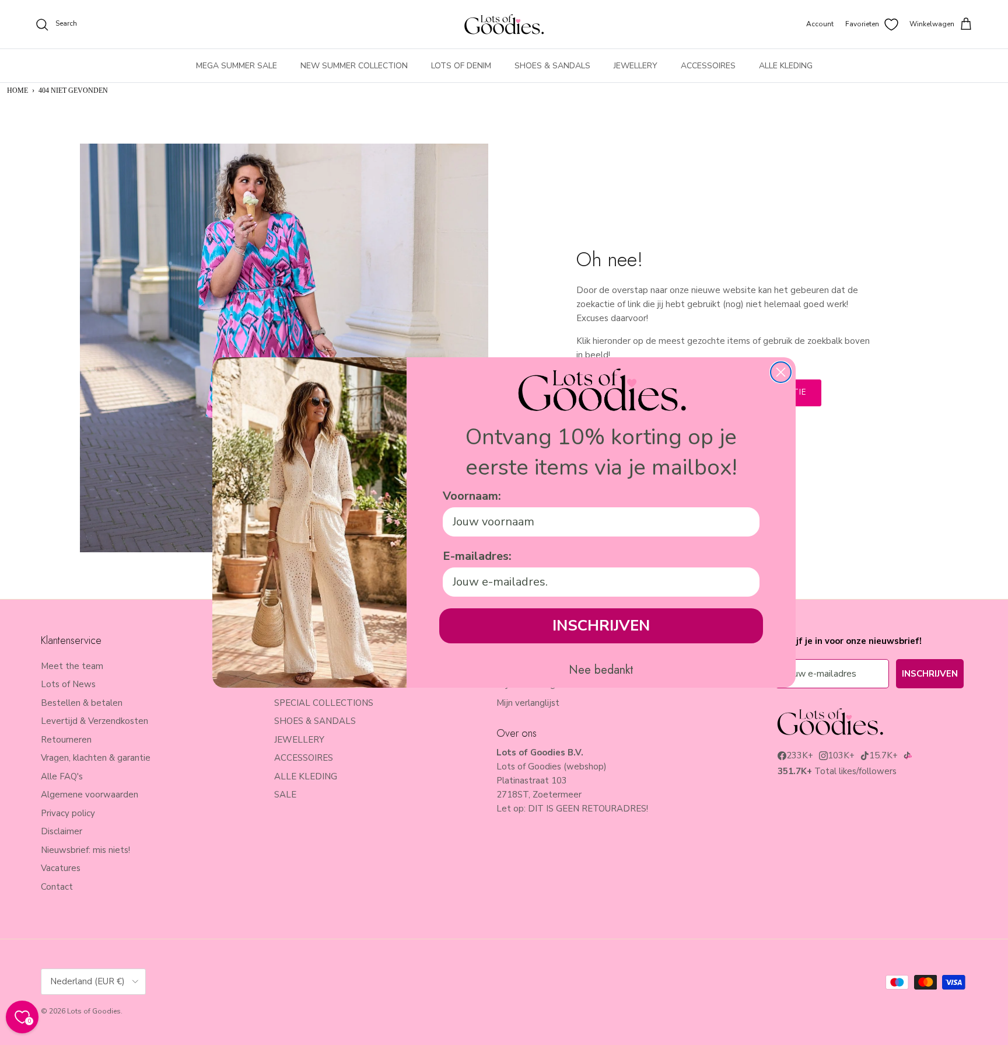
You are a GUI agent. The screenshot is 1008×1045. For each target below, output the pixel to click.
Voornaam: (472, 496)
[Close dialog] (781, 372)
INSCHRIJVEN (601, 625)
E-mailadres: (477, 556)
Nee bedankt (601, 670)
